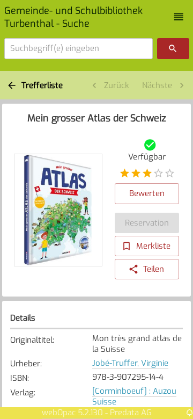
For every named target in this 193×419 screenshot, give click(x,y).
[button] (178, 16)
